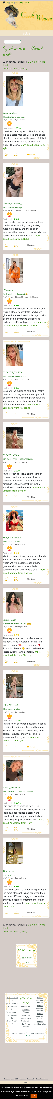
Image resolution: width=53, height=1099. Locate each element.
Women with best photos (26, 1020)
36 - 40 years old (12, 1016)
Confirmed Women (26, 1025)
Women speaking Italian (40, 1023)
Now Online (25, 1015)
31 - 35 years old (12, 1012)
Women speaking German (39, 1008)
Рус (12, 2)
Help (12, 1079)
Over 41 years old (12, 1022)
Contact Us (30, 1079)
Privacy (26, 1082)
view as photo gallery (15, 68)
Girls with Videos (26, 1011)
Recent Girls (26, 1007)
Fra (16, 2)
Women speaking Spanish (39, 1000)
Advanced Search (37, 1034)
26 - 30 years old (12, 1008)
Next (42, 61)
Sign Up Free (26, 957)
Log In (26, 962)
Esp (21, 2)
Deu (27, 2)
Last (5, 65)
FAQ (16, 1079)
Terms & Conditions (42, 1079)
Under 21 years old (12, 999)
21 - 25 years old (12, 1003)
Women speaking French (39, 1016)
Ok (34, 1095)
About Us (23, 1079)
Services (7, 1079)
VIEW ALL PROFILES (18, 1034)
